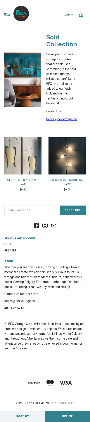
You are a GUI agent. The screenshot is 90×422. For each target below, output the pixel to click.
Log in (8, 244)
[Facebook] (36, 226)
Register (10, 250)
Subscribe (72, 210)
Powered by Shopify (62, 403)
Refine (67, 416)
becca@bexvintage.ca (61, 119)
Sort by (22, 416)
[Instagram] (45, 226)
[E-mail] (53, 226)
